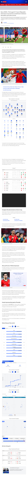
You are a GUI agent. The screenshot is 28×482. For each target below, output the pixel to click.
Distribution (7, 362)
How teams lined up (6, 86)
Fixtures (19, 86)
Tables (17, 4)
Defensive (6, 328)
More (25, 4)
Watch (9, 4)
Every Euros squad (6, 88)
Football (2, 4)
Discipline (10, 362)
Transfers (20, 4)
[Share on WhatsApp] (8, 47)
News (6, 4)
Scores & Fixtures (13, 4)
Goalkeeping (14, 362)
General (3, 328)
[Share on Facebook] (3, 47)
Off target (16, 438)
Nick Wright (5, 22)
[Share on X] (6, 47)
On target (11, 438)
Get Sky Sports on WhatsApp (15, 88)
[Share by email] (11, 47)
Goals (5, 438)
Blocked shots (22, 438)
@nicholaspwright (11, 23)
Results (16, 86)
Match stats (12, 86)
